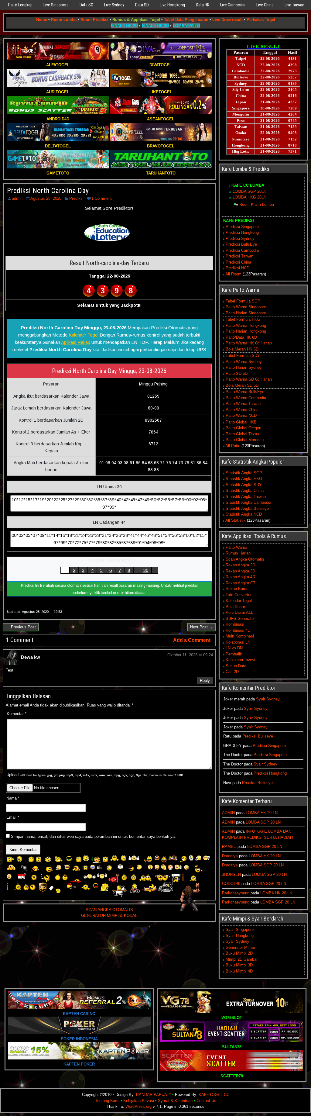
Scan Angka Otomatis (245, 559)
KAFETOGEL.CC (214, 1094)
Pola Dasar (235, 606)
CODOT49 (231, 883)
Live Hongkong (172, 4)
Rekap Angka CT (240, 583)
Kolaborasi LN (238, 642)
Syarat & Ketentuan (175, 1100)
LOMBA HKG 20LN (249, 197)
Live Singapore (56, 4)
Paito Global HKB (241, 422)
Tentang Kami (107, 1100)
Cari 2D (232, 671)
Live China (265, 4)
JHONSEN (231, 874)
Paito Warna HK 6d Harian (249, 343)
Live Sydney (114, 4)
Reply (205, 680)
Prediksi (76, 198)
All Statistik (235, 520)
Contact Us (206, 1100)
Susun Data (236, 666)
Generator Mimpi (240, 947)
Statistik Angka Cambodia (248, 502)
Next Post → (201, 627)
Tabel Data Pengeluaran (186, 19)
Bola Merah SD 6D (242, 385)
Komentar (16, 713)
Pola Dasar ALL (239, 612)
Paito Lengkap (20, 4)
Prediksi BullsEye (241, 244)
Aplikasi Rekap (75, 342)
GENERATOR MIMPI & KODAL (109, 915)
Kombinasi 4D (238, 630)
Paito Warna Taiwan (243, 403)
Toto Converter (238, 595)
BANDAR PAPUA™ (153, 1094)
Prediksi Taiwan (239, 256)
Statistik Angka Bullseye (247, 508)
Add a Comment (191, 640)
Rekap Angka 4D (240, 577)
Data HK (202, 4)
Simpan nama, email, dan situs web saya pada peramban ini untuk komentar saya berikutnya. (93, 836)
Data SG (86, 4)
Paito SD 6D (237, 373)
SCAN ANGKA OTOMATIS (109, 909)
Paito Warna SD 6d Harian (249, 379)
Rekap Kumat (238, 588)
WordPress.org (138, 1106)
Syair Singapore (240, 929)
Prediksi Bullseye (257, 736)
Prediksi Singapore (242, 226)
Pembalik (234, 654)
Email (12, 817)
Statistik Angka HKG (244, 478)
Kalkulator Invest (240, 660)
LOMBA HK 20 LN (262, 812)
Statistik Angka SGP (244, 473)
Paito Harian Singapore (246, 313)
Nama (12, 798)
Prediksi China (238, 262)
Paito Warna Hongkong (246, 325)
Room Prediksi (94, 19)
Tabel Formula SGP (243, 301)
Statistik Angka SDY (244, 484)
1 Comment (101, 198)
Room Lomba (64, 19)
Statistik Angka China (245, 490)
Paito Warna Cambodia (246, 398)
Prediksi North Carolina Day (48, 190)
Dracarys (230, 856)
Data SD (142, 4)
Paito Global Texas (242, 434)
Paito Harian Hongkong (246, 331)
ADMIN (228, 812)
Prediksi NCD (237, 268)
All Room (233, 274)
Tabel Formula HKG (243, 319)
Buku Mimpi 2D (239, 953)
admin (17, 198)
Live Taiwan (294, 4)
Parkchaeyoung (235, 893)
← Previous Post (21, 627)
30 (145, 570)
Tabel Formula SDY (243, 355)
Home (41, 19)
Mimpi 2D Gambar (242, 959)
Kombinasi (235, 624)
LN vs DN (234, 648)
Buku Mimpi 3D (239, 965)
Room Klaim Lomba (256, 204)
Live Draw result (227, 19)
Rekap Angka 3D (240, 571)
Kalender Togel (83, 334)
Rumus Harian (238, 553)
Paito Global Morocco (245, 439)
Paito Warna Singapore (246, 307)
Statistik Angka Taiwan (246, 496)
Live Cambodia (232, 4)
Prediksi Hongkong (242, 232)
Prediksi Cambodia (242, 250)
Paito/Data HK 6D (241, 337)
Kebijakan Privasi (138, 1100)
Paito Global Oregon (243, 428)
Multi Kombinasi (240, 636)
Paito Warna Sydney (244, 361)
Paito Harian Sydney (244, 367)
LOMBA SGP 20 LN (263, 822)
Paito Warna (236, 547)
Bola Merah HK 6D (242, 349)
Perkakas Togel (261, 19)
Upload (95, 774)
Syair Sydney (268, 699)
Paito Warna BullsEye (245, 391)
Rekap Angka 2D (240, 565)
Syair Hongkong (240, 935)
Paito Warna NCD (241, 415)
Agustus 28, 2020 (45, 198)
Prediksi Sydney (240, 238)
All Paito (232, 446)
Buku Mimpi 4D (239, 971)
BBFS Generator (240, 618)
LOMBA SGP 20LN (249, 191)
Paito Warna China (242, 409)
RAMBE (229, 846)
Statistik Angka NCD (244, 514)
